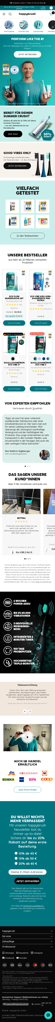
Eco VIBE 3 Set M (24, 552)
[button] (14, 306)
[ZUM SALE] (27, 124)
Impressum (40, 1015)
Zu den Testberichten (27, 235)
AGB (13, 1015)
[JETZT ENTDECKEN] (27, 70)
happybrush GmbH (17, 1010)
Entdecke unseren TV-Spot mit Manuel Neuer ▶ (29, 3)
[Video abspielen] (27, 737)
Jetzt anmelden (27, 881)
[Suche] (10, 14)
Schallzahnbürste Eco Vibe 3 (40, 364)
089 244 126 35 (42, 1004)
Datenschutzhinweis (24, 1015)
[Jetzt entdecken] (27, 160)
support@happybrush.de (17, 1004)
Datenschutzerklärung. (43, 582)
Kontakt (5, 1015)
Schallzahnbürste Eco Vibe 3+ (14, 364)
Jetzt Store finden (27, 789)
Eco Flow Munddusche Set (14, 297)
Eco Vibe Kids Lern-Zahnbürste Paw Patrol (40, 298)
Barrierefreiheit (9, 1017)
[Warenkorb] (51, 14)
